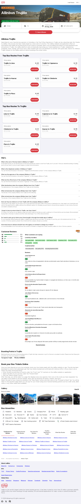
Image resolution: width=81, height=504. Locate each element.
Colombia (45, 480)
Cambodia (37, 480)
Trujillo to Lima (9, 63)
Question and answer (34, 471)
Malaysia (23, 480)
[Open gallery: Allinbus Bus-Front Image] (9, 399)
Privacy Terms (10, 471)
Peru (50, 480)
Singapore (16, 480)
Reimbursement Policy (48, 471)
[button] (12, 26)
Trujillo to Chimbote (49, 78)
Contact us (11, 466)
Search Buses (41, 32)
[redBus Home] (3, 2)
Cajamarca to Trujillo (50, 114)
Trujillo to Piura (9, 94)
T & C (2, 471)
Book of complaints (61, 471)
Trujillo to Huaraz (10, 78)
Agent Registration (6, 475)
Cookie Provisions (21, 471)
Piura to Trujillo (9, 144)
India (2, 480)
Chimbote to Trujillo (11, 129)
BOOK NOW (34, 69)
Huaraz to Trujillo (48, 129)
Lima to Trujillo (9, 114)
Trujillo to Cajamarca (50, 63)
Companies (20, 466)
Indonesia (8, 480)
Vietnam (30, 480)
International (57, 480)
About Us (3, 466)
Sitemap (27, 466)
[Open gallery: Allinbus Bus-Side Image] (45, 399)
